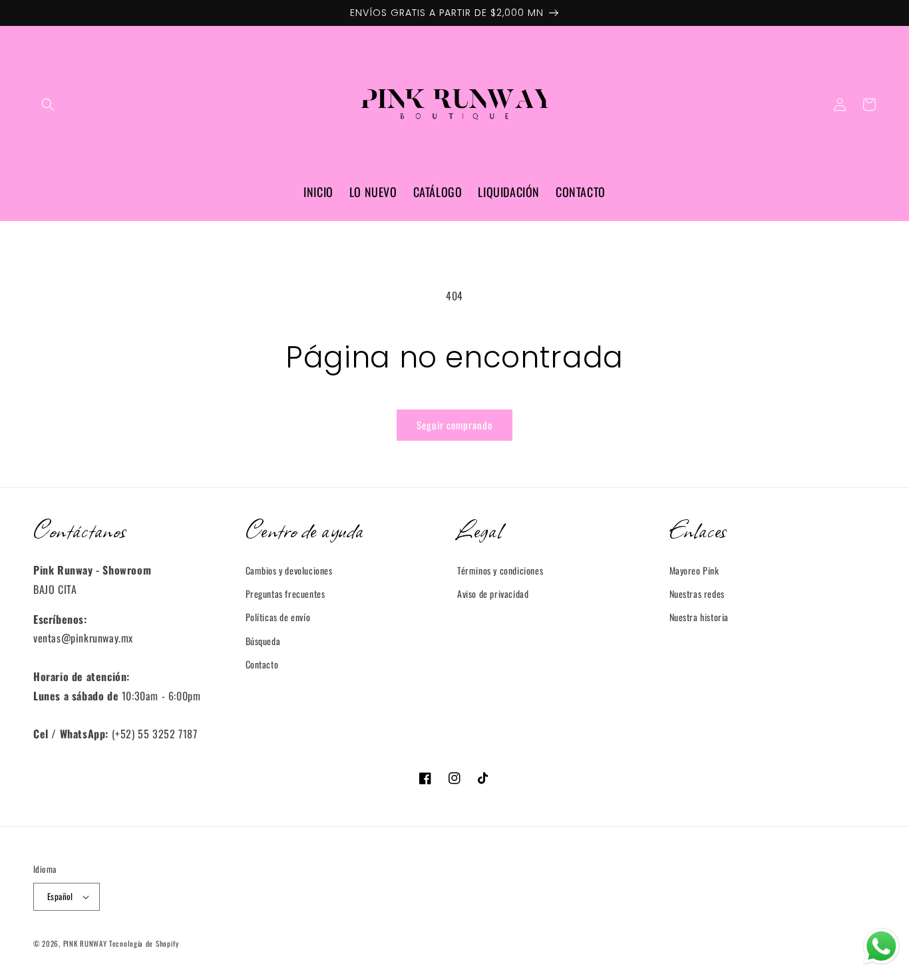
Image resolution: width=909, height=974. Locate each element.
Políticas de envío (278, 617)
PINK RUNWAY (85, 943)
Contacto (262, 664)
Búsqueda (263, 641)
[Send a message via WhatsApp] (881, 946)
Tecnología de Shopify (144, 943)
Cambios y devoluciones (289, 570)
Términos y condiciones (500, 570)
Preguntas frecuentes (285, 594)
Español (60, 896)
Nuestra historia (699, 617)
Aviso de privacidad (492, 594)
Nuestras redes (697, 594)
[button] (48, 104)
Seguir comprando (454, 424)
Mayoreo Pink (694, 570)
